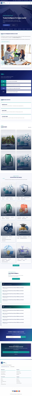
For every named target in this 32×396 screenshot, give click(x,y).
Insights (17, 369)
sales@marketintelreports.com (4, 0)
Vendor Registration (19, 0)
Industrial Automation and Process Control (6, 239)
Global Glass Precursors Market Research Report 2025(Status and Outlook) (13, 299)
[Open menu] (30, 3)
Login (13, 0)
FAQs (22, 0)
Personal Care (7, 218)
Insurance (24, 260)
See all (29, 127)
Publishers (17, 374)
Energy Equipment (25, 236)
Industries (3, 369)
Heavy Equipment (8, 260)
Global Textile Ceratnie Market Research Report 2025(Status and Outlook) (13, 290)
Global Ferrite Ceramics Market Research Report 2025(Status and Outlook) (13, 287)
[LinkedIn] (18, 388)
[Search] (8, 3)
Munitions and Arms (24, 218)
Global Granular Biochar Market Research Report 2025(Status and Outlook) (13, 293)
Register (16, 0)
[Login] (9, 3)
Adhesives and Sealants (27, 197)
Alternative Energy (20, 236)
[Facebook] (13, 388)
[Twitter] (16, 388)
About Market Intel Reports (5, 41)
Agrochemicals (3, 197)
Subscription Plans (26, 0)
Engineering (3, 260)
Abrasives (19, 197)
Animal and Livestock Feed (9, 197)
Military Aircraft (19, 218)
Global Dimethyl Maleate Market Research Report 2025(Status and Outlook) (13, 296)
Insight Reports (18, 371)
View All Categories (16, 265)
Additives (22, 197)
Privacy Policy (18, 381)
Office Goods (3, 218)
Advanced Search (3, 374)
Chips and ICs (10, 236)
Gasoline (29, 236)
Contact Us (30, 0)
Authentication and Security (5, 236)
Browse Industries (3, 371)
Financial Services (20, 260)
